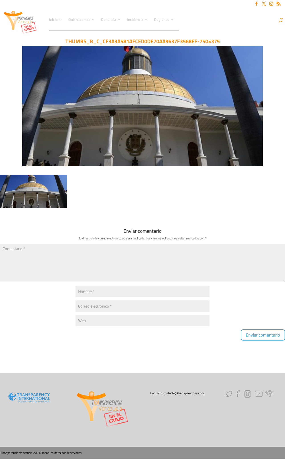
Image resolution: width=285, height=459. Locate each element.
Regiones (161, 20)
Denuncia (108, 20)
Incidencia (135, 20)
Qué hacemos (79, 20)
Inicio (53, 20)
